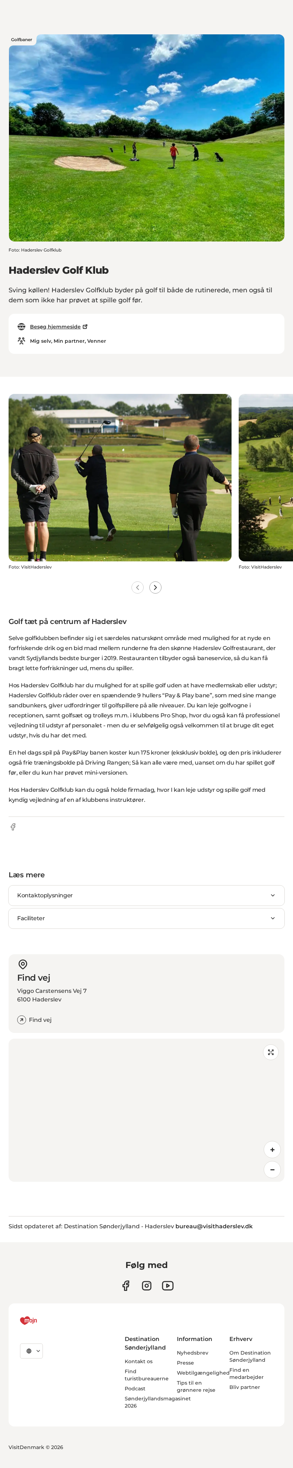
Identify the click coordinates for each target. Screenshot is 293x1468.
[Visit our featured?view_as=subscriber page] (168, 1285)
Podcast (135, 1388)
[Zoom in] (272, 1149)
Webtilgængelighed (203, 1373)
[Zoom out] (272, 1169)
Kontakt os (139, 1361)
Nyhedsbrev (192, 1353)
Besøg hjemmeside (55, 326)
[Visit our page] (146, 1285)
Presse (185, 1363)
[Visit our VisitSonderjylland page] (125, 1285)
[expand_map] (271, 1052)
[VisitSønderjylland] (42, 1320)
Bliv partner (244, 1387)
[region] (146, 1110)
